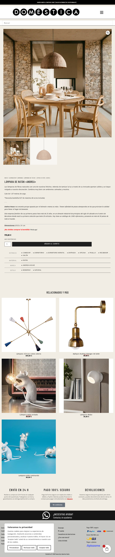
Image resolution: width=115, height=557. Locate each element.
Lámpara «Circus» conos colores (28, 354)
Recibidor (104, 253)
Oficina (83, 253)
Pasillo (93, 253)
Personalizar (14, 548)
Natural (37, 270)
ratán (25, 260)
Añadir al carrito (51, 244)
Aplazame (70, 499)
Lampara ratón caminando (29, 475)
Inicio (6, 178)
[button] (102, 12)
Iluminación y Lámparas (16, 178)
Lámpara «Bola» (86, 415)
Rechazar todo (29, 548)
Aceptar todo (44, 548)
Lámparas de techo (29, 178)
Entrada (72, 253)
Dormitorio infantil (56, 253)
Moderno (27, 270)
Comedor (27, 253)
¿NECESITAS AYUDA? (63, 514)
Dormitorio (39, 253)
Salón (25, 255)
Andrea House (29, 265)
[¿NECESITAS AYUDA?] (46, 515)
